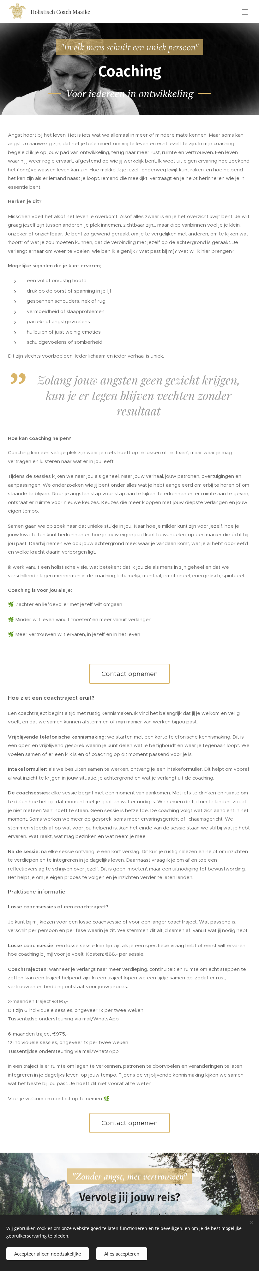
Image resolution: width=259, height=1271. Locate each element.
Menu (244, 11)
